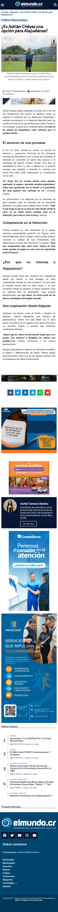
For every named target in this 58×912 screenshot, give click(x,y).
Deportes (15, 12)
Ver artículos (28, 524)
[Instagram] (27, 835)
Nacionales (8, 860)
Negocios (8, 880)
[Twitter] (12, 835)
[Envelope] (34, 835)
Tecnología (8, 883)
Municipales (9, 863)
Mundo (6, 870)
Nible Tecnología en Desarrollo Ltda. (29, 900)
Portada (4, 12)
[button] (2, 4)
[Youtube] (19, 835)
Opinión (7, 886)
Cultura (6, 873)
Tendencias (9, 876)
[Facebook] (4, 835)
